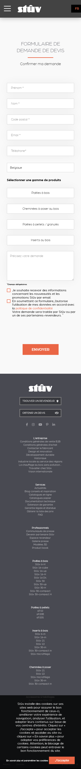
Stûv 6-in (40, 634)
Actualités (40, 488)
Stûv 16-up (40, 571)
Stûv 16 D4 (40, 577)
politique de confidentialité (34, 308)
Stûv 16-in (40, 637)
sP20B (40, 614)
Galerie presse (40, 541)
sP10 (40, 611)
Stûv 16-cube (40, 567)
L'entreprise (40, 438)
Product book (40, 548)
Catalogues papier (40, 498)
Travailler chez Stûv (40, 468)
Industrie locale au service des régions (40, 461)
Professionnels (40, 528)
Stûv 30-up (40, 584)
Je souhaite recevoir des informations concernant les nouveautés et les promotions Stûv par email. (39, 294)
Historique (40, 458)
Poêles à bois (40, 193)
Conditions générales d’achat (40, 445)
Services (40, 484)
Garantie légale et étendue (40, 508)
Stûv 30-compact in (40, 650)
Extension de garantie (40, 504)
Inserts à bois (40, 630)
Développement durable (40, 455)
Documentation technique (40, 501)
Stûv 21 (40, 640)
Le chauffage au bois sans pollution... (40, 465)
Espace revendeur (40, 538)
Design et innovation (40, 451)
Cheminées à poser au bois (40, 208)
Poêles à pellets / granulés (41, 224)
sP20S (40, 617)
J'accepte (62, 760)
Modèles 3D (40, 544)
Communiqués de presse (40, 531)
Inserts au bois (40, 240)
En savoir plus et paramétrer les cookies (27, 760)
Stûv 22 (40, 644)
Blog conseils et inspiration (40, 491)
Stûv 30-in (40, 647)
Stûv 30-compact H (40, 594)
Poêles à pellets (40, 607)
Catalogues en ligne (40, 494)
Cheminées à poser (40, 667)
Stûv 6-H (40, 564)
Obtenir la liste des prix (40, 511)
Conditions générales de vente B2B (40, 441)
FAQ (40, 514)
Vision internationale (40, 471)
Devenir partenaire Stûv (40, 534)
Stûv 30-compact (40, 591)
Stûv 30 (40, 581)
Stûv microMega (40, 654)
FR (77, 8)
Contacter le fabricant (40, 448)
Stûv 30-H (40, 587)
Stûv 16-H (40, 574)
